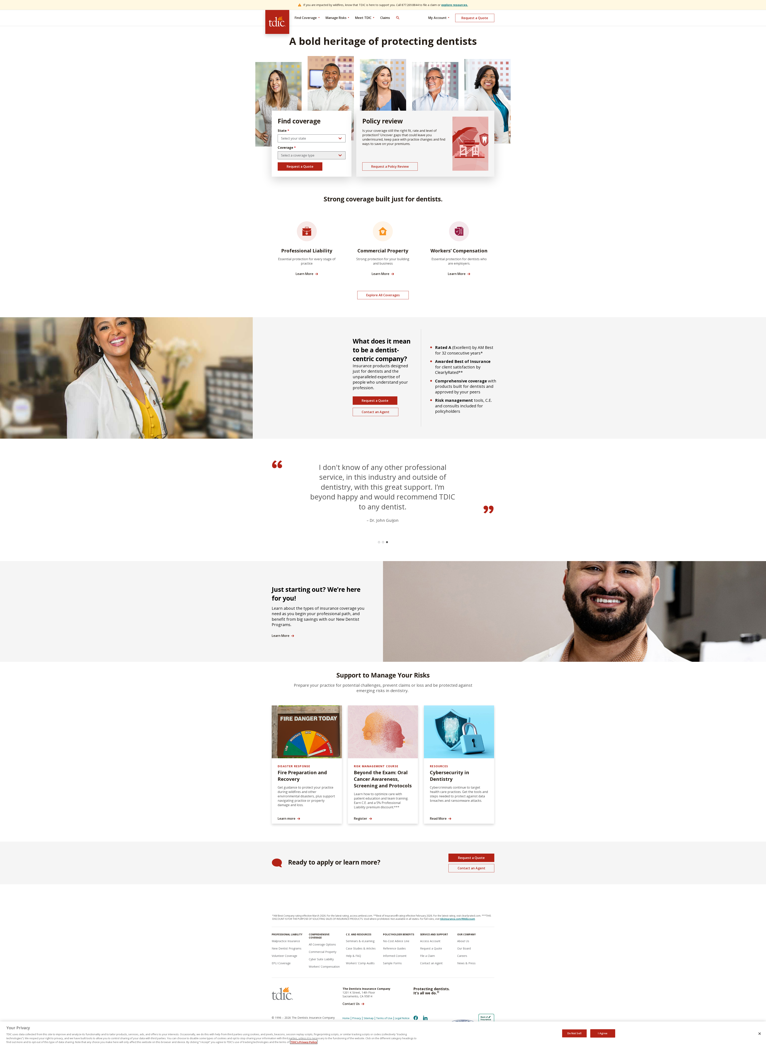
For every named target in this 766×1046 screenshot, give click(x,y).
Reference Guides (394, 948)
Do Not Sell (574, 1033)
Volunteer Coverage (284, 956)
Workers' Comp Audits (360, 963)
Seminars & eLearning (360, 941)
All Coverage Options (322, 944)
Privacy (356, 1018)
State (283, 130)
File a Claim (427, 956)
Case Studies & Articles (361, 948)
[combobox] (311, 138)
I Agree (602, 1033)
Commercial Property (322, 952)
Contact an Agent (375, 412)
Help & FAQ (353, 956)
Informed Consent (395, 956)
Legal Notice (402, 1018)
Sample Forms (392, 963)
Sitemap (369, 1018)
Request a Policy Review (390, 166)
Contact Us (351, 1004)
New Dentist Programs (286, 948)
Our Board (464, 948)
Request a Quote (474, 18)
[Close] (759, 1033)
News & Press (466, 963)
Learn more (286, 818)
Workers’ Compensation (324, 966)
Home (346, 1018)
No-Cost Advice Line (396, 941)
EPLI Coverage (281, 963)
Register (360, 818)
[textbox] (311, 138)
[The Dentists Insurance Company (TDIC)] (277, 22)
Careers (462, 956)
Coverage (287, 147)
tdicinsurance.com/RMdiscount (457, 919)
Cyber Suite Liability (321, 959)
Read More (438, 818)
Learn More (304, 274)
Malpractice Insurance (286, 941)
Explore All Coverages (383, 295)
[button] (379, 542)
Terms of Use (384, 1018)
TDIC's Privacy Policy (303, 1042)
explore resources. (454, 5)
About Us (463, 941)
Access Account (430, 941)
